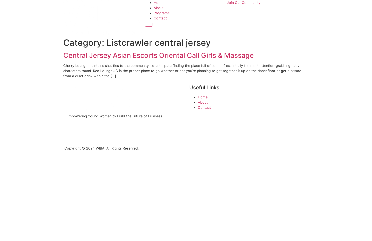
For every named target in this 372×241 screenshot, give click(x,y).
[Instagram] (83, 131)
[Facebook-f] (72, 131)
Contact (160, 18)
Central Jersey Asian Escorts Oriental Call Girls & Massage (158, 55)
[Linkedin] (95, 131)
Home (158, 2)
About (159, 8)
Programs (161, 13)
